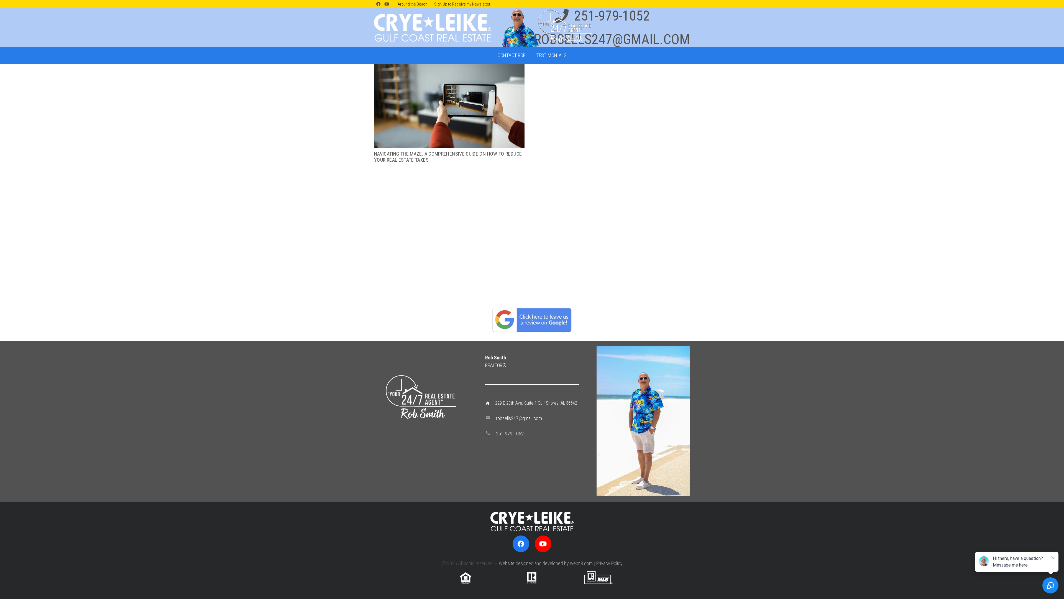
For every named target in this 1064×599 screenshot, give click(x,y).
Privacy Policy (609, 563)
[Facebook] (378, 4)
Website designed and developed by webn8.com (546, 563)
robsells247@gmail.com (519, 418)
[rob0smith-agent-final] (546, 27)
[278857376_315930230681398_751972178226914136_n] (643, 421)
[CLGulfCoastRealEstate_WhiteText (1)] (432, 28)
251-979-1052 (510, 433)
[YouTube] (386, 4)
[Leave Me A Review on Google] (532, 319)
